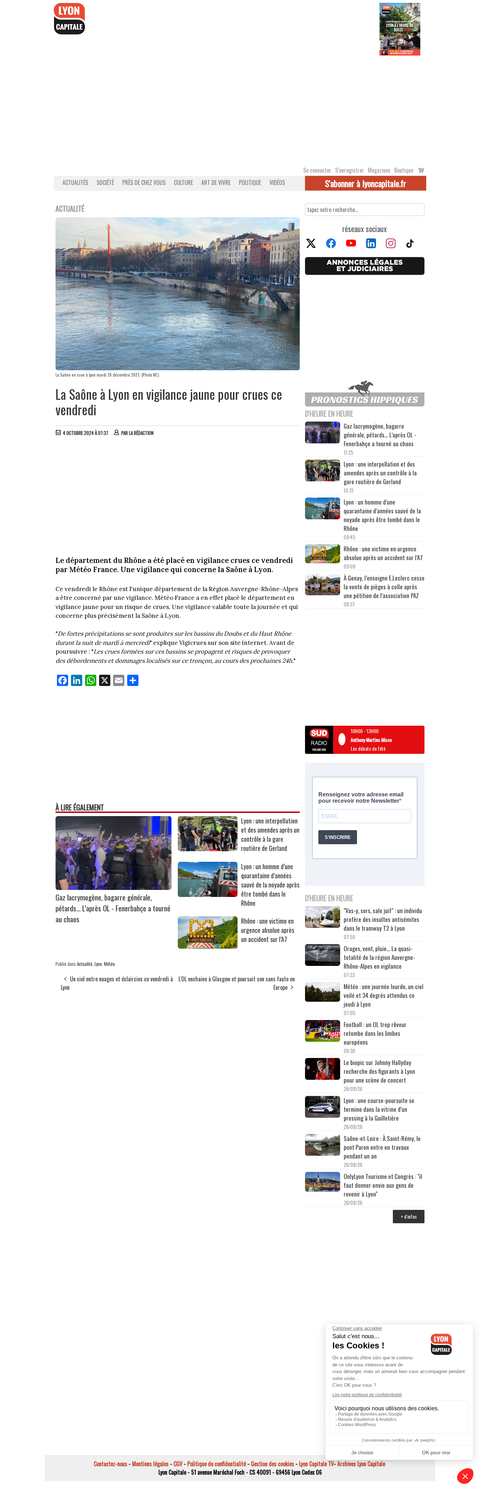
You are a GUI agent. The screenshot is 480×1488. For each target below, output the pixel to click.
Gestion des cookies (272, 1464)
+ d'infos (409, 1216)
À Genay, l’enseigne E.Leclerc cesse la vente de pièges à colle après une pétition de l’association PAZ (384, 586)
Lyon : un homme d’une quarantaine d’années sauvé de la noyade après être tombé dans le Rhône (270, 884)
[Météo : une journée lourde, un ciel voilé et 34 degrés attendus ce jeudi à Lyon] (322, 992)
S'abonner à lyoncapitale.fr (365, 183)
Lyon (98, 963)
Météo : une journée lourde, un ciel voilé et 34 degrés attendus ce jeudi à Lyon (383, 995)
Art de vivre (216, 182)
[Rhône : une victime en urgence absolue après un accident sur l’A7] (208, 946)
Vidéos (277, 182)
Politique (250, 182)
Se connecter (317, 170)
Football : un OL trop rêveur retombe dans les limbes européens (375, 1033)
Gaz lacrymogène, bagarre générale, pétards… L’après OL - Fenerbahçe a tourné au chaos (113, 908)
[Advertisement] (240, 108)
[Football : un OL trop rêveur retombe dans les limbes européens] (322, 1032)
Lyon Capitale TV (316, 1464)
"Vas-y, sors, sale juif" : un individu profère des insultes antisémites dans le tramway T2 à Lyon (383, 919)
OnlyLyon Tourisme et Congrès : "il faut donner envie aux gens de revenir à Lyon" (383, 1185)
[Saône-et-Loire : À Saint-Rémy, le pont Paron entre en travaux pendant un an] (322, 1146)
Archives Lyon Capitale (361, 1464)
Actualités (75, 182)
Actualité (84, 963)
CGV (178, 1464)
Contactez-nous (110, 1464)
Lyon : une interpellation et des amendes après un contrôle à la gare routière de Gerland (270, 834)
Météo (109, 963)
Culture (183, 182)
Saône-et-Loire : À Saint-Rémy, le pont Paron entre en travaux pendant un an (382, 1147)
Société (105, 182)
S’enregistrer (349, 170)
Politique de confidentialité (216, 1464)
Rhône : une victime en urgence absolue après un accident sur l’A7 (267, 930)
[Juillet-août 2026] (400, 28)
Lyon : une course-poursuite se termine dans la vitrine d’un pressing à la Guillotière (379, 1109)
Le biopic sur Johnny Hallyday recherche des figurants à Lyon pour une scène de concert (379, 1071)
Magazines (379, 170)
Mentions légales (150, 1464)
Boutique (403, 170)
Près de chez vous (144, 182)
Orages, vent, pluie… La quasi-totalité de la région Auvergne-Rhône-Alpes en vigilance (379, 957)
